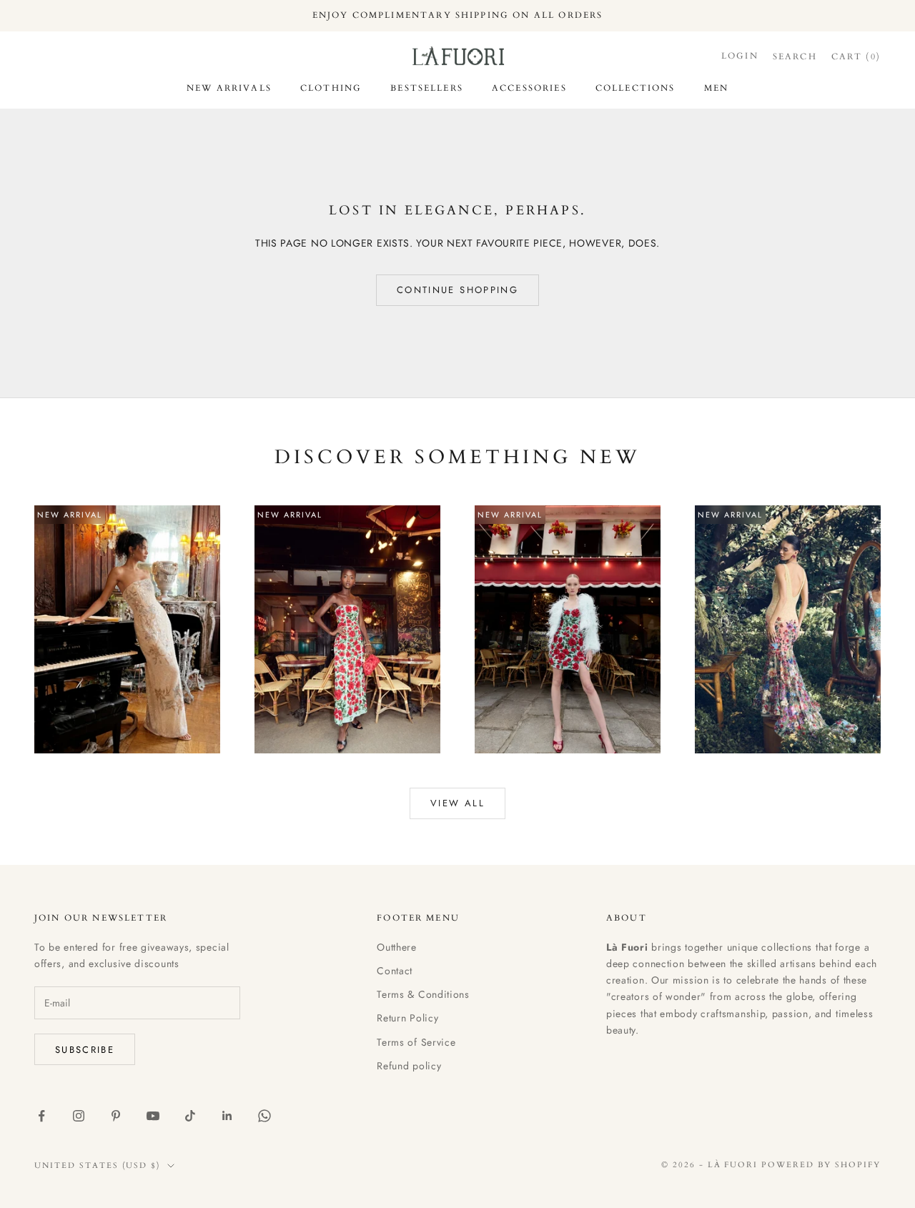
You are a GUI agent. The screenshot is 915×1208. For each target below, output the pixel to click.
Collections (635, 88)
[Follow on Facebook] (41, 1116)
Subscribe (84, 1049)
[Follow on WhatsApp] (264, 1116)
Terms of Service (416, 1042)
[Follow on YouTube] (153, 1116)
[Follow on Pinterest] (116, 1116)
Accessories (529, 88)
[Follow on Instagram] (78, 1116)
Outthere (397, 947)
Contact (394, 971)
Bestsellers (426, 88)
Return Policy (407, 1018)
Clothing (331, 88)
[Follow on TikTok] (190, 1116)
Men (716, 88)
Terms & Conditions (423, 994)
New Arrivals (229, 88)
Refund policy (409, 1066)
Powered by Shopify (821, 1164)
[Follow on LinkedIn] (227, 1116)
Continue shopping (457, 290)
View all (457, 803)
